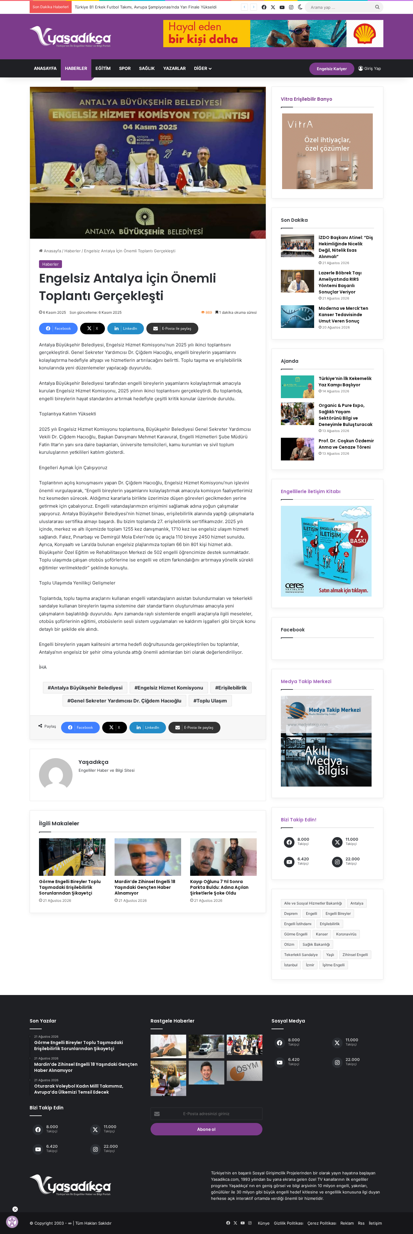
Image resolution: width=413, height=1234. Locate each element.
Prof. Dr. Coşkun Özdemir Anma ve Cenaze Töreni (346, 444)
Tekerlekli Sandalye (301, 954)
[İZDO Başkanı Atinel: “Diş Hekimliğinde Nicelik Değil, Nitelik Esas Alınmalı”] (297, 245)
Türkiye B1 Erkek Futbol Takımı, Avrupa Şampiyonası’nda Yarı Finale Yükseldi (145, 7)
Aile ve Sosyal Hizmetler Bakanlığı (313, 903)
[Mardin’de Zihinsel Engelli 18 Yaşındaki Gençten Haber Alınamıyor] (148, 857)
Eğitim (103, 68)
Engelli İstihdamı (297, 923)
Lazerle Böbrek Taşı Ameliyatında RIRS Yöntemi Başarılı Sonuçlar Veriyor (340, 282)
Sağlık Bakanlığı (316, 944)
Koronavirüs (346, 934)
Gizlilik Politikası (288, 1223)
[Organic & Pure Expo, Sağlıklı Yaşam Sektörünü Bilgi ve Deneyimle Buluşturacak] (297, 413)
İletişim (375, 1223)
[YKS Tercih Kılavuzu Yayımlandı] (244, 1071)
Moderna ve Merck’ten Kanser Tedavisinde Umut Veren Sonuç (343, 314)
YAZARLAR (174, 68)
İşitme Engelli (334, 965)
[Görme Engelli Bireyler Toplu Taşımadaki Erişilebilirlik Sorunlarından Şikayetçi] (72, 857)
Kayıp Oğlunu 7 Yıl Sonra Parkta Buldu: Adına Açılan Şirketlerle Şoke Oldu (219, 887)
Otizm (289, 944)
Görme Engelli (295, 934)
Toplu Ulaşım (212, 701)
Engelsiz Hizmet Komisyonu (170, 688)
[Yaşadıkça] (70, 36)
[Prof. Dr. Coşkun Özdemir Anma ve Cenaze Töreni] (297, 449)
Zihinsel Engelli (355, 954)
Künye (264, 1223)
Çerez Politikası (321, 1223)
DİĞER (200, 68)
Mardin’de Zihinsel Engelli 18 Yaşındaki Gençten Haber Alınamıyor (145, 887)
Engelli (311, 913)
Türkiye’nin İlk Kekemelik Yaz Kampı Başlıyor (345, 381)
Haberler (76, 68)
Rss (361, 1223)
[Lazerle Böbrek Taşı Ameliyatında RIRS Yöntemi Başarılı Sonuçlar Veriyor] (297, 281)
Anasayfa (45, 68)
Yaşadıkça (94, 762)
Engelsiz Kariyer (332, 68)
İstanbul (291, 965)
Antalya (356, 903)
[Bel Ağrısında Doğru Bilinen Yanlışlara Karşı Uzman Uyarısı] (168, 1046)
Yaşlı (330, 954)
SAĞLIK (147, 68)
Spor (125, 68)
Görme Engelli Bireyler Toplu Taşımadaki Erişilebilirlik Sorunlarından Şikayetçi (70, 887)
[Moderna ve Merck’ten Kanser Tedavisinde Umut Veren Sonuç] (297, 316)
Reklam (347, 1223)
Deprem (291, 913)
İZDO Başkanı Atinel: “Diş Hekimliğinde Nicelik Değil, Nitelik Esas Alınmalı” (346, 247)
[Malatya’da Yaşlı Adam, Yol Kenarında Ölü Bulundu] (206, 1046)
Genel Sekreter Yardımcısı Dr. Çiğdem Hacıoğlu (125, 701)
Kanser (322, 934)
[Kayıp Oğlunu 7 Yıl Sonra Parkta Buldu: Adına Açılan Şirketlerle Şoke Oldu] (223, 857)
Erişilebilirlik (232, 688)
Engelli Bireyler (338, 913)
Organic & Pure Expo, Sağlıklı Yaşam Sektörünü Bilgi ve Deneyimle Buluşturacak (345, 414)
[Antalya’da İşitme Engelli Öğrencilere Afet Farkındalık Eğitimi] (244, 1045)
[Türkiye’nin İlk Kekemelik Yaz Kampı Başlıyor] (297, 386)
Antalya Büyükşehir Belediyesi (86, 688)
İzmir (310, 965)
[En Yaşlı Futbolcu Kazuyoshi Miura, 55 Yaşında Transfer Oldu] (206, 1072)
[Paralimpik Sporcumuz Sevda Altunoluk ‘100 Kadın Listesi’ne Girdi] (168, 1078)
